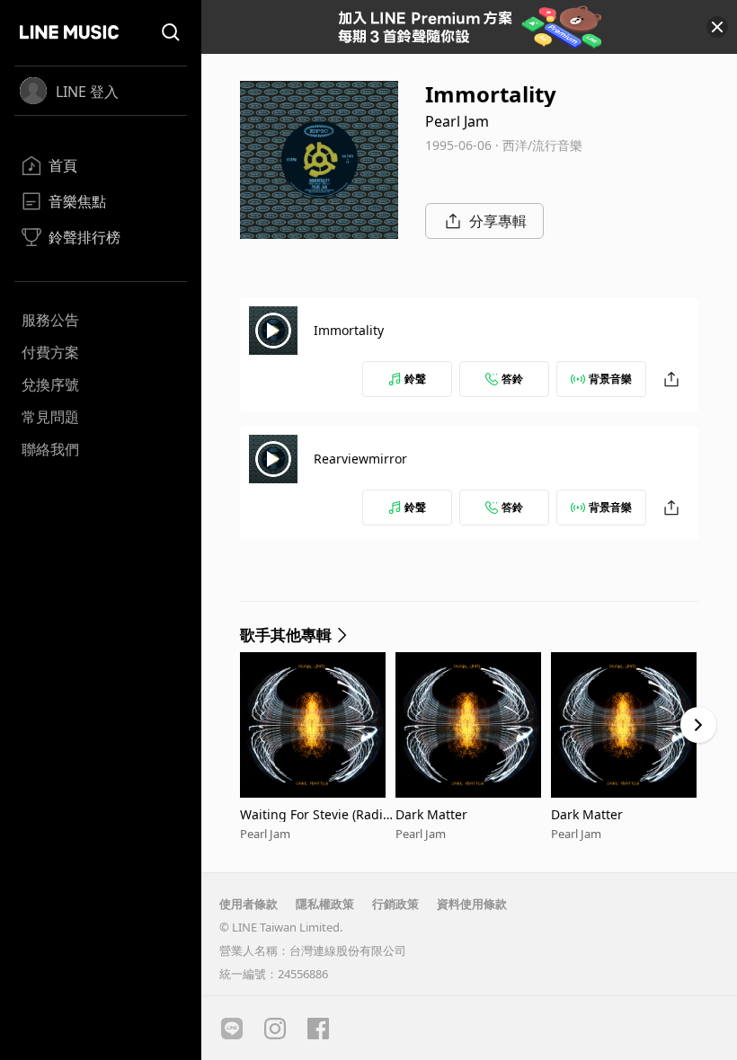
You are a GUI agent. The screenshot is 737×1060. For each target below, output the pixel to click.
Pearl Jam (457, 121)
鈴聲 (415, 378)
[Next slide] (698, 725)
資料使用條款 (472, 904)
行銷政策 (395, 904)
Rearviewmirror (360, 458)
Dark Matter (431, 814)
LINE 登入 (87, 92)
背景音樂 (610, 378)
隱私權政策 (325, 904)
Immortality (349, 330)
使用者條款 (248, 904)
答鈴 (512, 378)
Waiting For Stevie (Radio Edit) (315, 814)
